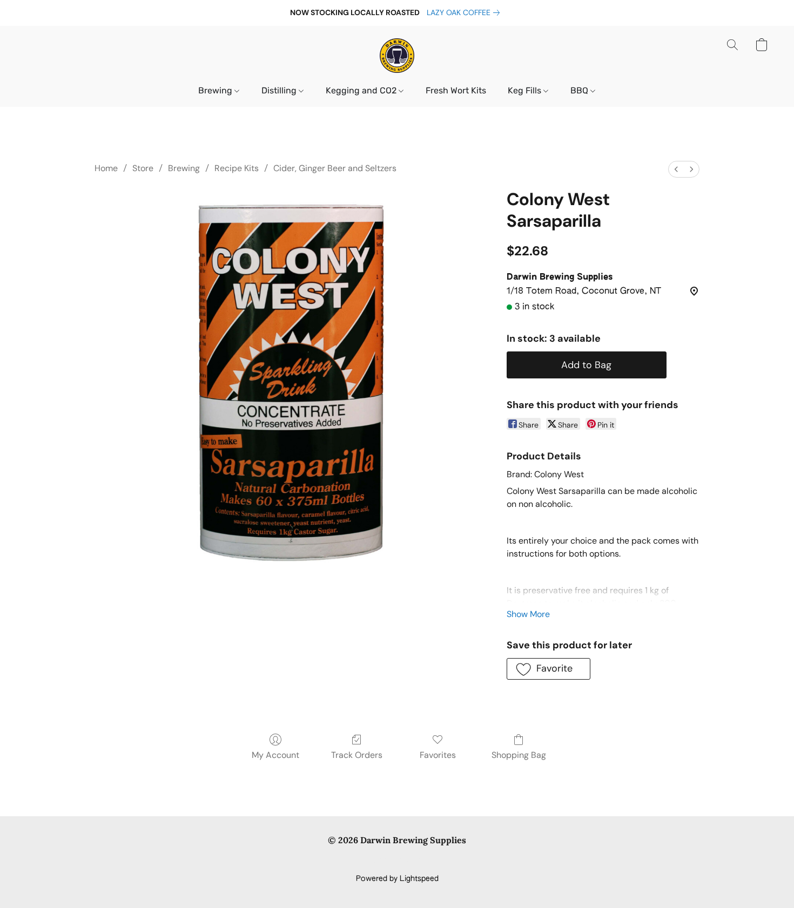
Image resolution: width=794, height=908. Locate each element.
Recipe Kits (236, 168)
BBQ (580, 90)
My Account (275, 755)
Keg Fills (525, 90)
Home (106, 168)
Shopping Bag (519, 755)
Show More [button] (528, 614)
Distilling (280, 90)
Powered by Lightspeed (397, 879)
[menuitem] (676, 169)
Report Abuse (397, 860)
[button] (397, 55)
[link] (465, 12)
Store (142, 168)
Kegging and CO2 (362, 90)
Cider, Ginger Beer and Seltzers (334, 168)
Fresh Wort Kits (456, 90)
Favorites (438, 755)
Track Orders (356, 755)
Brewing (216, 90)
